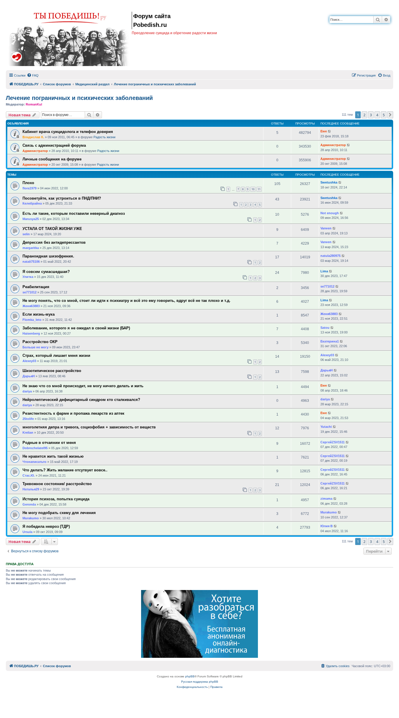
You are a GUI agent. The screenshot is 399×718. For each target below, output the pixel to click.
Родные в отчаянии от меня (49, 442)
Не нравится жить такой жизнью (53, 456)
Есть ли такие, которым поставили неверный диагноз (73, 213)
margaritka (30, 248)
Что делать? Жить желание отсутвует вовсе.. (64, 470)
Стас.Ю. (28, 475)
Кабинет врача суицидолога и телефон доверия (67, 131)
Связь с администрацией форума (54, 145)
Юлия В (326, 526)
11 (259, 189)
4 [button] (377, 114)
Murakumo (30, 518)
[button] (390, 114)
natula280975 (330, 255)
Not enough (329, 213)
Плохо (28, 183)
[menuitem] (33, 75)
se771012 (29, 292)
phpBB (190, 676)
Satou (324, 327)
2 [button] (364, 114)
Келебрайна (32, 203)
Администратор (35, 151)
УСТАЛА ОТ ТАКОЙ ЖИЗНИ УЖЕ (52, 228)
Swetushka (328, 182)
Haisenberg (31, 333)
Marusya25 (30, 219)
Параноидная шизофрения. (48, 256)
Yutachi (326, 426)
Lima (324, 271)
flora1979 (29, 188)
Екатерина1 (329, 341)
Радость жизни (104, 137)
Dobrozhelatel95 (35, 448)
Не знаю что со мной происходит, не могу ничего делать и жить (82, 386)
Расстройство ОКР (40, 342)
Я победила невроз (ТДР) (46, 526)
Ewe (323, 131)
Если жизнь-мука (38, 314)
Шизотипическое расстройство (51, 370)
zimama (326, 498)
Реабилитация (35, 287)
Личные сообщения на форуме (51, 159)
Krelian (27, 432)
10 (252, 189)
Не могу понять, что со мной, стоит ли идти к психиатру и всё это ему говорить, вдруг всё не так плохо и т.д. (126, 300)
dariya (27, 391)
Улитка (27, 276)
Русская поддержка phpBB (199, 681)
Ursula (27, 532)
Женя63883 (31, 306)
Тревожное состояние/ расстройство (57, 484)
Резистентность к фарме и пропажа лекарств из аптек (73, 413)
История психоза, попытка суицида (55, 499)
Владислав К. (33, 137)
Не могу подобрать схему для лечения (59, 513)
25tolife (28, 419)
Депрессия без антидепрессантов (54, 242)
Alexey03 (29, 361)
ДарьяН (28, 376)
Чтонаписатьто (34, 461)
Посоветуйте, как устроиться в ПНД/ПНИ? (61, 198)
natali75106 (31, 261)
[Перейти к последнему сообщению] (330, 131)
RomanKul (34, 104)
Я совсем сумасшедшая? (46, 271)
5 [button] (384, 114)
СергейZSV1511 (332, 442)
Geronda (29, 504)
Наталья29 (30, 489)
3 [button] (371, 114)
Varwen (326, 228)
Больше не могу (35, 347)
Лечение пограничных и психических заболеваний (79, 98)
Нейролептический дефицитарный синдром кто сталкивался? (81, 399)
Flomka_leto (31, 319)
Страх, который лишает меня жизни (56, 355)
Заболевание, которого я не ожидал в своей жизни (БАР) (76, 328)
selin (26, 234)
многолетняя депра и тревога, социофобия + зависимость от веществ (89, 427)
